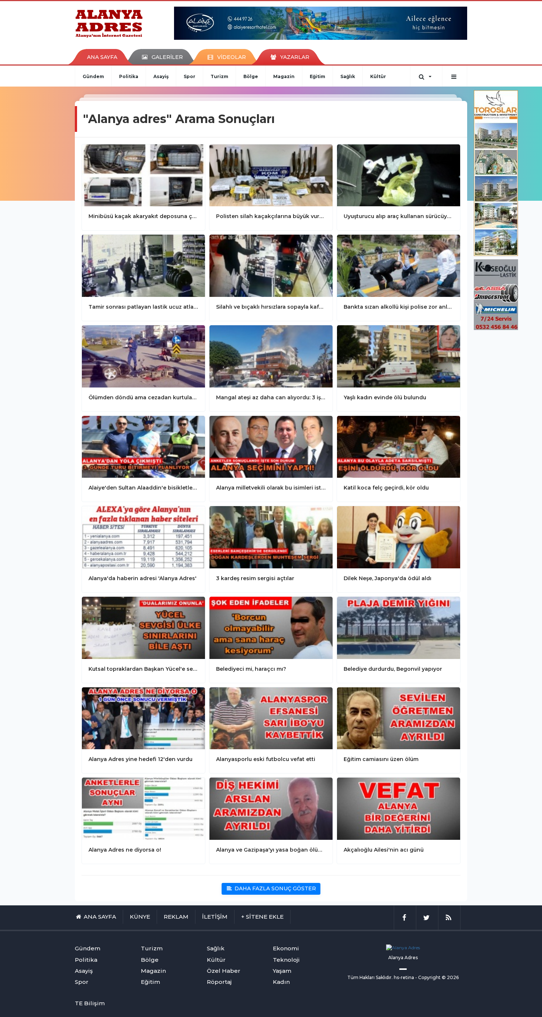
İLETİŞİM (214, 916)
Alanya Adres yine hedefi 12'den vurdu (140, 759)
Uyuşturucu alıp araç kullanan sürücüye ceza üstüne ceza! (399, 216)
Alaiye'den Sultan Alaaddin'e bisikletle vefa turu (143, 487)
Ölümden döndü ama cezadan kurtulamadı (143, 397)
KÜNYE (140, 916)
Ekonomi (286, 948)
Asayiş (160, 76)
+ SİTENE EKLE (262, 916)
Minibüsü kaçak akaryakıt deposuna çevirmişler (143, 216)
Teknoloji (286, 959)
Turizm (219, 76)
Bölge (250, 76)
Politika (128, 76)
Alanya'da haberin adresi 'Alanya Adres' (142, 578)
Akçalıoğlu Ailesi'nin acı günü (384, 849)
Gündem (93, 76)
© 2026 (450, 977)
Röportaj (219, 981)
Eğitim (317, 76)
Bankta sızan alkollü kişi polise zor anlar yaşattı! (399, 307)
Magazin (284, 76)
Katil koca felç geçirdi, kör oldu (386, 487)
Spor (189, 76)
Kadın (281, 981)
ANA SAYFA (102, 57)
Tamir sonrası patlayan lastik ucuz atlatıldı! (143, 307)
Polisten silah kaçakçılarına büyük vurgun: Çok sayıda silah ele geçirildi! (271, 216)
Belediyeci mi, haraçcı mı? (251, 669)
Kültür (378, 76)
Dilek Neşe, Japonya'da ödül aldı (387, 578)
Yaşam (282, 970)
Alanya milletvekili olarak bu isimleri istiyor (271, 487)
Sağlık (347, 76)
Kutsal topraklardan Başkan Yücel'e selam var (143, 669)
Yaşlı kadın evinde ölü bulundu (385, 397)
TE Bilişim (90, 1003)
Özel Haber (223, 970)
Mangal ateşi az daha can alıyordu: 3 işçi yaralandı (271, 397)
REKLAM (176, 916)
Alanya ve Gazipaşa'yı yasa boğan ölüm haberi (271, 849)
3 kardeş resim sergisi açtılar (255, 578)
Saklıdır (384, 977)
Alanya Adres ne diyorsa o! (124, 849)
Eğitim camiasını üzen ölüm (381, 759)
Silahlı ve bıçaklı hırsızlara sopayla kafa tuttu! (271, 307)
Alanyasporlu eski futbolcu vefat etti (265, 759)
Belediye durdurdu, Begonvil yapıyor (393, 669)
